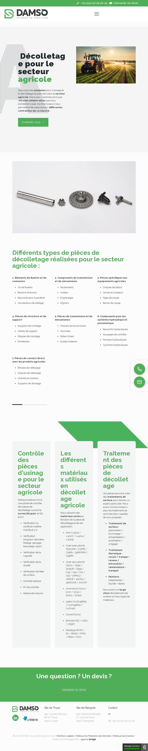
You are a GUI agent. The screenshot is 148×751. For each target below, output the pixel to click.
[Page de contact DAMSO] (139, 382)
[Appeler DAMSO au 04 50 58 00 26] (139, 369)
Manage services (132, 746)
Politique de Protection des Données (93, 736)
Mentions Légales (65, 736)
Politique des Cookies (123, 736)
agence (88, 739)
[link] (15, 718)
